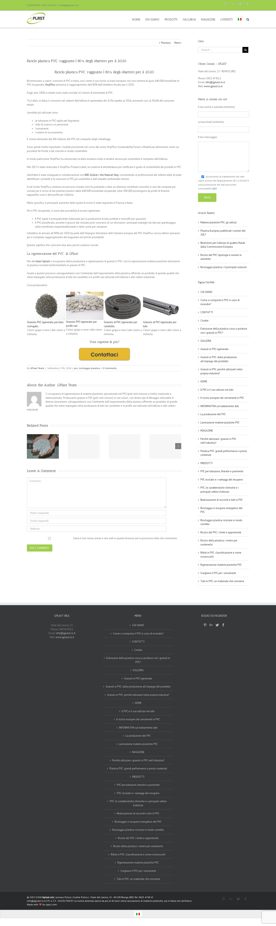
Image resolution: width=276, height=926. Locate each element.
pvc (76, 368)
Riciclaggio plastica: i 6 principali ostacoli (223, 267)
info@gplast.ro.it (69, 5)
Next (177, 43)
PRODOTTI (206, 463)
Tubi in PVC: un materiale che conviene (222, 581)
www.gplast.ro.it (213, 86)
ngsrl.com (51, 904)
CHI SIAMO (206, 292)
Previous (166, 43)
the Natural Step (109, 175)
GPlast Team (37, 368)
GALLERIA (205, 341)
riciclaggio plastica (89, 368)
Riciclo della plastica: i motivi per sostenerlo (138, 846)
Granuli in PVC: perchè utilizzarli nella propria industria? (138, 695)
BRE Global (91, 175)
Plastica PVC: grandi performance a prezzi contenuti (138, 768)
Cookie (204, 320)
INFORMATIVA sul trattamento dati (219, 406)
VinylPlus (50, 84)
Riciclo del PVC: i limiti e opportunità (220, 532)
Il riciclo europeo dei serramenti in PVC (222, 398)
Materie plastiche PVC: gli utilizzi (218, 222)
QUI (215, 188)
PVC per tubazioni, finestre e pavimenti (221, 471)
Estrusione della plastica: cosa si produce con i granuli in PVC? (138, 660)
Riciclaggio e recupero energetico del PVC (138, 821)
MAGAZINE (206, 430)
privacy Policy (63, 897)
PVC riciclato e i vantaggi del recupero (221, 479)
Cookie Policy (80, 897)
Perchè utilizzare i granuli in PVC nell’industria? (138, 760)
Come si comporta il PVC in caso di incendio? (138, 633)
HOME (203, 381)
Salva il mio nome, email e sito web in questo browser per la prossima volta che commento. (125, 538)
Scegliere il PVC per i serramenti (218, 573)
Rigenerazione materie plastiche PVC (221, 564)
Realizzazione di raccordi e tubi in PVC (221, 500)
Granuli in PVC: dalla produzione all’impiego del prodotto (138, 686)
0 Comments (109, 368)
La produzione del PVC (213, 414)
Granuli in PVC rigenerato (214, 349)
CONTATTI (206, 312)
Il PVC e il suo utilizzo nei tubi (216, 389)
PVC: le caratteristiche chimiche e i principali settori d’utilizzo (138, 803)
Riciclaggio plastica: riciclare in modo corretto (138, 830)
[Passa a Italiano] (138, 913)
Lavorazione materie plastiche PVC (220, 422)
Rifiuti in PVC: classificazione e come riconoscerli (138, 854)
